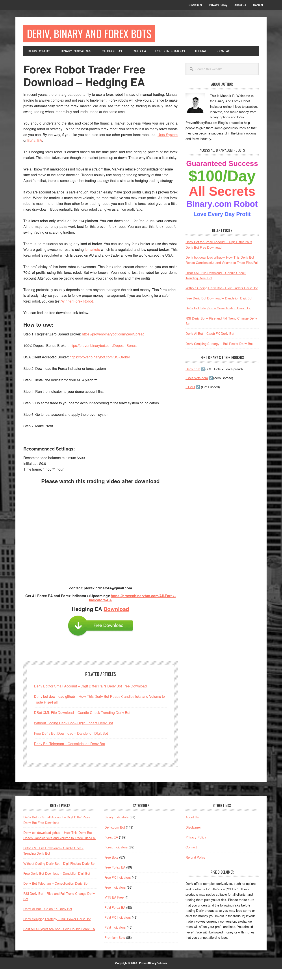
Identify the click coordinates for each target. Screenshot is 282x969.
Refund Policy (196, 857)
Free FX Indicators (117, 877)
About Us (192, 817)
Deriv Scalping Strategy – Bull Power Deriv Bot (219, 343)
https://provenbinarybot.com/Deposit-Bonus (103, 345)
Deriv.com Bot (114, 827)
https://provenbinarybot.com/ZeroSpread (113, 334)
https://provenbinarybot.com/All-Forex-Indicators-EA (132, 597)
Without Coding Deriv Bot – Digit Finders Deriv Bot (73, 722)
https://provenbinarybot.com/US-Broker (100, 357)
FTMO (190, 386)
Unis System (168, 134)
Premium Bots (114, 937)
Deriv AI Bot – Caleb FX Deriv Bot (210, 333)
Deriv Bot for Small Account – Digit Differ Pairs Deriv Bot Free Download (90, 686)
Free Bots (111, 857)
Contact (191, 847)
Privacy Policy (196, 837)
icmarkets (92, 249)
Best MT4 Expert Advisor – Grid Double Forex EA (59, 928)
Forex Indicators (116, 847)
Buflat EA (34, 140)
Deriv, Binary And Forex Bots (89, 33)
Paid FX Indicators (117, 917)
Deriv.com (193, 369)
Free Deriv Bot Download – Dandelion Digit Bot (71, 733)
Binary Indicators (116, 817)
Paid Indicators (115, 927)
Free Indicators (115, 887)
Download (116, 609)
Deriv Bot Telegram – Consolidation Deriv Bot (69, 743)
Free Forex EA (114, 867)
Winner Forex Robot (77, 301)
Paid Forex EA (114, 907)
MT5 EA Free (114, 897)
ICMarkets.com (197, 377)
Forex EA (111, 837)
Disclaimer (193, 827)
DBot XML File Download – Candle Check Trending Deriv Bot (82, 712)
